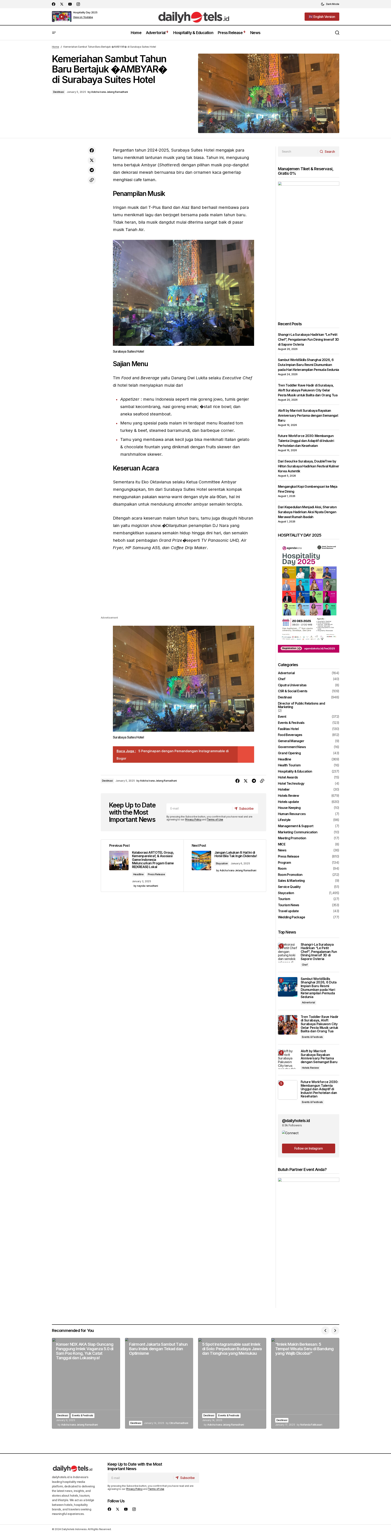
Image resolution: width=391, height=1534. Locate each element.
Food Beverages (290, 735)
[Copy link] (92, 180)
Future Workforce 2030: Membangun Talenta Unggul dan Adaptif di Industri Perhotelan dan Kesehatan (306, 441)
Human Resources (292, 814)
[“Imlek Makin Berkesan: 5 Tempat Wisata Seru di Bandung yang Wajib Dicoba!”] (305, 1383)
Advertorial (286, 673)
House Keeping (289, 808)
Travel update (288, 911)
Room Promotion (290, 875)
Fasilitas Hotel (288, 729)
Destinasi (58, 91)
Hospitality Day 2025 (85, 12)
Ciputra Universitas (292, 685)
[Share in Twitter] (92, 160)
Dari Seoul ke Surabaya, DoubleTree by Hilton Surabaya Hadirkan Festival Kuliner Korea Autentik (308, 466)
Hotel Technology (291, 783)
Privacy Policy (193, 819)
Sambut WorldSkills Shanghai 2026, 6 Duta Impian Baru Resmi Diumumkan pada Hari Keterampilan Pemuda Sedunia (308, 365)
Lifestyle (284, 820)
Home (55, 46)
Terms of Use (215, 819)
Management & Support (295, 826)
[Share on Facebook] (92, 150)
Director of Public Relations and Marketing (301, 705)
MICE (281, 844)
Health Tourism (289, 765)
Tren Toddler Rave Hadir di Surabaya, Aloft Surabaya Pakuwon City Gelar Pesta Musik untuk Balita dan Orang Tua (308, 390)
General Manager (291, 741)
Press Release (156, 874)
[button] (330, 4)
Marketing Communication (298, 832)
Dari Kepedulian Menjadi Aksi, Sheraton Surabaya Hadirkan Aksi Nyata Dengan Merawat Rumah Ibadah (307, 512)
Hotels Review (288, 796)
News (282, 850)
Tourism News (288, 905)
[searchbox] (298, 151)
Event (282, 717)
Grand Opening (289, 753)
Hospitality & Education (295, 771)
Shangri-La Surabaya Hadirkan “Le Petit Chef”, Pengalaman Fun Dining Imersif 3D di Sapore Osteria (308, 339)
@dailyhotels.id (296, 1120)
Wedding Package (291, 917)
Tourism (284, 899)
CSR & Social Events (292, 691)
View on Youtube (83, 17)
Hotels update (288, 802)
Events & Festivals (291, 723)
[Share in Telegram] (92, 170)
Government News (292, 747)
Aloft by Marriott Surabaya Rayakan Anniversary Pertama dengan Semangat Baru (308, 415)
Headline (138, 874)
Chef (281, 679)
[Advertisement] (183, 586)
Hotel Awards (288, 777)
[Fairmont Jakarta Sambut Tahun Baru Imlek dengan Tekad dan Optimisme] (159, 1383)
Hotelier (284, 789)
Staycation (222, 863)
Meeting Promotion (292, 838)
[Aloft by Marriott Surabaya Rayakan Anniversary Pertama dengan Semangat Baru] (287, 1059)
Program (284, 863)
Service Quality (289, 887)
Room (282, 868)
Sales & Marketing (291, 881)
